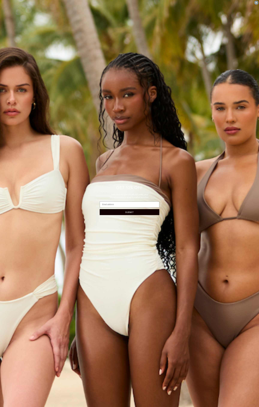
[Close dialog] (256, 2)
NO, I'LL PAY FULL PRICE (129, 219)
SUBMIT (129, 212)
